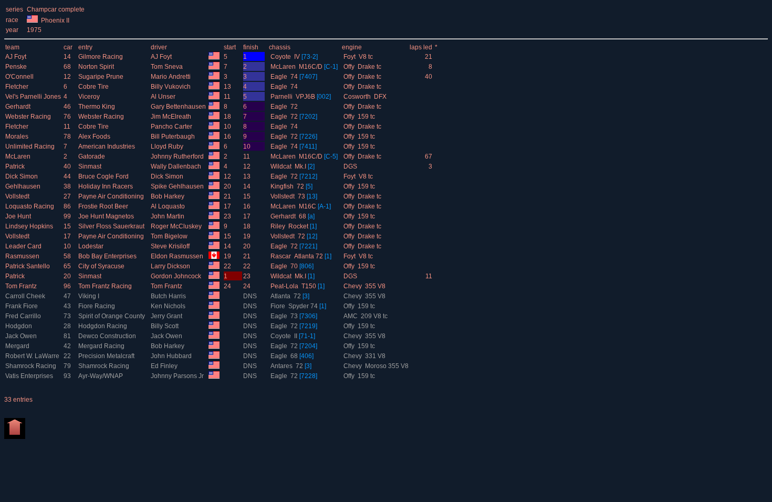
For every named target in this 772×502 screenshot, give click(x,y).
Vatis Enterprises (30, 376)
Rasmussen (23, 256)
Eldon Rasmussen (178, 256)
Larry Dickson (171, 266)
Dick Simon (22, 176)
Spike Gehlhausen (178, 186)
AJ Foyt (16, 56)
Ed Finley (165, 366)
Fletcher (17, 86)
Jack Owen (21, 336)
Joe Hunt (19, 216)
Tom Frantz (21, 286)
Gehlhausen (23, 186)
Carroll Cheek (26, 296)
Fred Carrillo (24, 316)
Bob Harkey (168, 196)
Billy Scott (165, 326)
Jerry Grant (167, 316)
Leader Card (24, 246)
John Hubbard (172, 356)
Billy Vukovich (171, 86)
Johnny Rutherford (178, 156)
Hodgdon (19, 326)
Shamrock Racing (31, 366)
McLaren (18, 156)
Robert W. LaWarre (33, 356)
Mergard (18, 346)
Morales (17, 136)
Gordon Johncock (177, 276)
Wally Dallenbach (177, 166)
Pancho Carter (172, 126)
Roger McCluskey (177, 226)
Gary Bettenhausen (179, 106)
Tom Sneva (167, 66)
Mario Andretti (171, 76)
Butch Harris (169, 296)
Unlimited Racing (30, 146)
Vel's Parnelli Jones (33, 96)
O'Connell (20, 76)
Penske (16, 66)
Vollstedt (18, 196)
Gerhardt (18, 106)
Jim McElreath (172, 116)
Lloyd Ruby (168, 146)
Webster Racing (29, 116)
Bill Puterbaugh (173, 136)
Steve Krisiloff (171, 246)
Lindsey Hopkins (30, 226)
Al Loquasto (168, 206)
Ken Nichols (169, 306)
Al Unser (164, 96)
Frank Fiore (22, 306)
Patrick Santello (28, 266)
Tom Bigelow (170, 236)
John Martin (168, 216)
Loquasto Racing (30, 206)
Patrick (15, 166)
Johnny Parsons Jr (178, 376)
